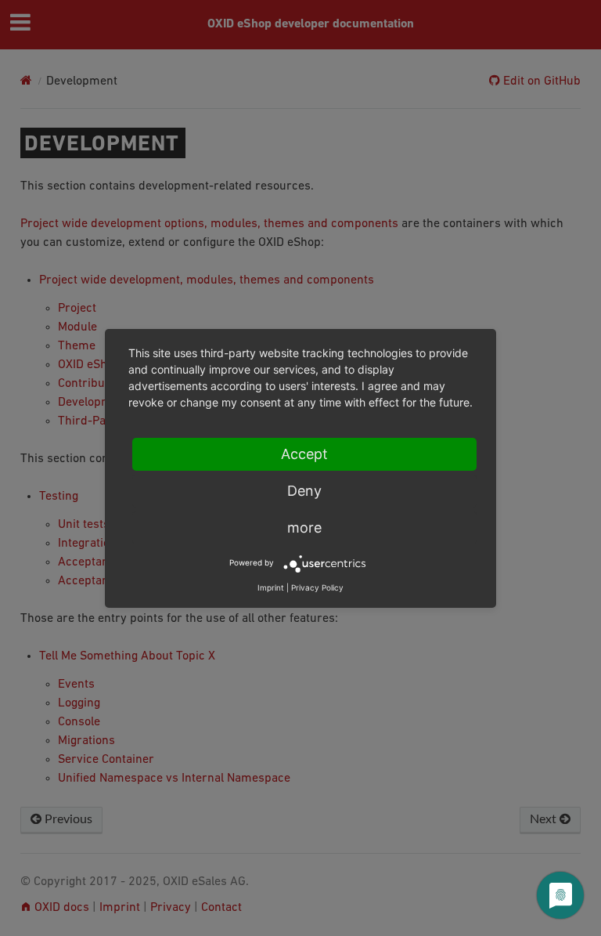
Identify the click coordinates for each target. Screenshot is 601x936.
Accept (304, 454)
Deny (304, 490)
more (304, 527)
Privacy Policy (317, 587)
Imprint (270, 587)
